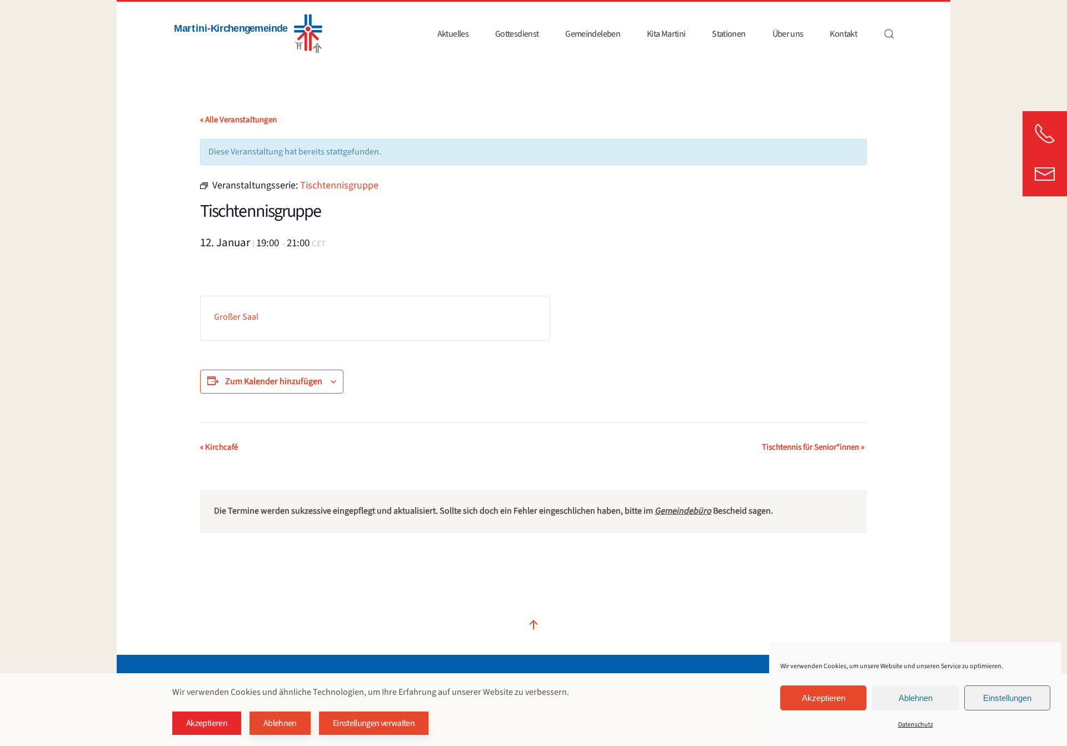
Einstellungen (1007, 698)
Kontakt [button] (843, 34)
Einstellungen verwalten (374, 723)
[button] (889, 34)
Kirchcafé (219, 447)
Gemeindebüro (683, 511)
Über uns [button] (788, 34)
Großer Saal (236, 317)
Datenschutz (915, 724)
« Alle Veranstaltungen (238, 120)
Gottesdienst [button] (517, 34)
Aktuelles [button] (452, 34)
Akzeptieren (823, 698)
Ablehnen (916, 698)
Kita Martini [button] (666, 34)
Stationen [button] (728, 34)
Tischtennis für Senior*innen (813, 447)
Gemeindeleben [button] (592, 34)
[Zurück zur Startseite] (247, 34)
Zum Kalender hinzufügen (273, 381)
